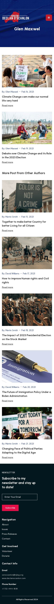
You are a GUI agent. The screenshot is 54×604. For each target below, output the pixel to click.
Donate (6, 556)
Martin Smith (12, 217)
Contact (6, 539)
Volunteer (7, 551)
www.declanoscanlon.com (14, 578)
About (5, 524)
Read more (7, 105)
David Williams (12, 273)
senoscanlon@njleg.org (12, 575)
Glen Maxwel (12, 92)
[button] (49, 18)
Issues (5, 529)
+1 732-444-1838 (10, 589)
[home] (16, 17)
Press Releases (9, 534)
